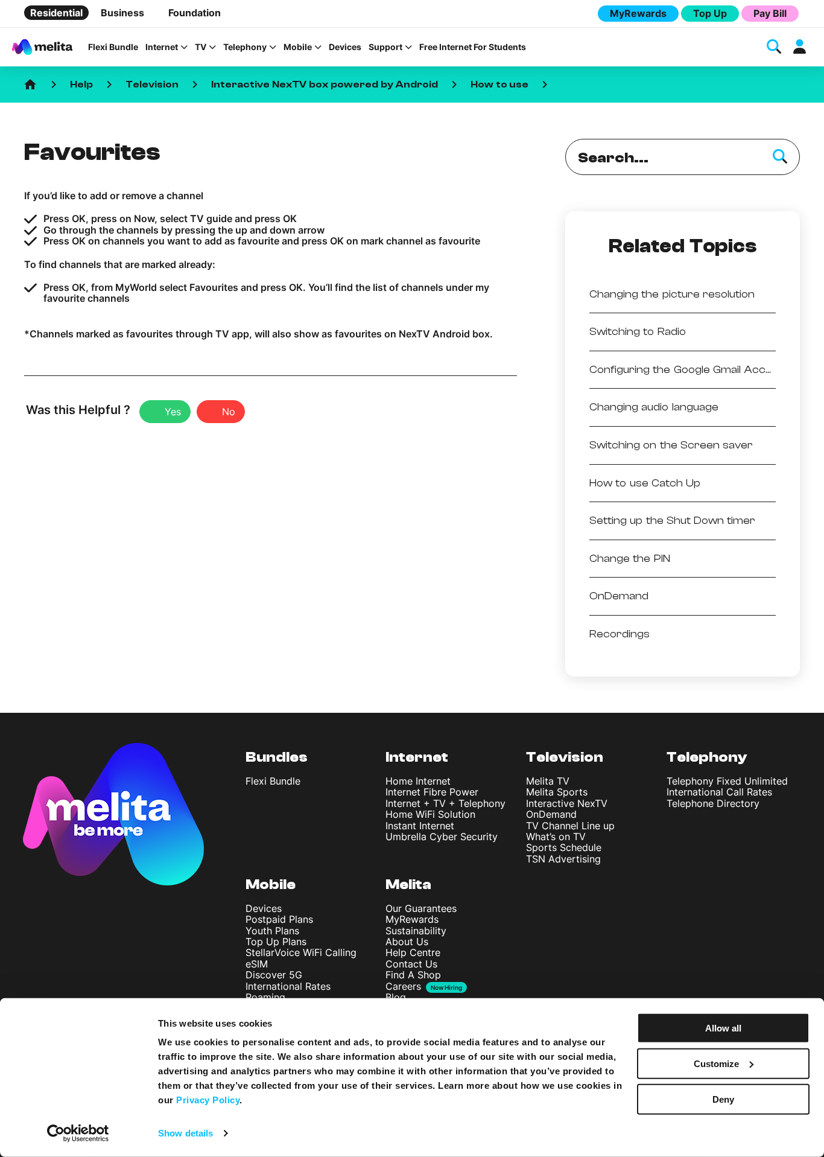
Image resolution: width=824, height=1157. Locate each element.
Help (81, 84)
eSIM (257, 964)
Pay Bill (770, 13)
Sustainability (415, 931)
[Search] (780, 157)
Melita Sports (557, 792)
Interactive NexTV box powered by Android (324, 84)
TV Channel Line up (570, 826)
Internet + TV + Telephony (445, 803)
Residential (56, 13)
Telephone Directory (713, 803)
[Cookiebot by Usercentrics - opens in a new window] (78, 1133)
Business (122, 13)
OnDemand (551, 814)
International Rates (288, 986)
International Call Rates (719, 792)
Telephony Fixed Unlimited (727, 781)
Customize (716, 1064)
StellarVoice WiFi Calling (301, 952)
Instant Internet (419, 826)
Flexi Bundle (113, 47)
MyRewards (638, 13)
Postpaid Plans (279, 919)
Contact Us (411, 964)
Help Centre (412, 952)
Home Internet (418, 781)
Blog (395, 997)
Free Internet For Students (472, 47)
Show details (185, 1133)
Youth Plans (272, 931)
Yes (173, 412)
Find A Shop (413, 975)
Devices (345, 47)
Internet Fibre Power (431, 792)
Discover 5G (274, 975)
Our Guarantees (421, 908)
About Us (406, 941)
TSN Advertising (563, 859)
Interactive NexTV (566, 803)
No (228, 412)
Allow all (723, 1028)
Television (152, 84)
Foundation (194, 13)
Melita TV (547, 781)
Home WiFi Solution (430, 814)
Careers (403, 986)
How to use (500, 84)
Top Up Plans (276, 941)
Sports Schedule (563, 847)
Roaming (265, 997)
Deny (723, 1099)
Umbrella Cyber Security (441, 836)
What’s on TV (556, 836)
